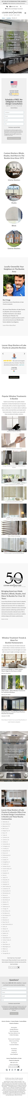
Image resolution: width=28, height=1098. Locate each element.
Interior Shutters (14, 180)
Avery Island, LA (6, 824)
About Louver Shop (14, 1040)
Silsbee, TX (5, 928)
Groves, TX (5, 870)
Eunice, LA (5, 857)
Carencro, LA (6, 839)
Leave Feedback (14, 1054)
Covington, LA (6, 846)
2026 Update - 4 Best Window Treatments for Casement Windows (13, 691)
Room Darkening (14, 1031)
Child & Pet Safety (14, 1035)
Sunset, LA (5, 935)
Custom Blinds (22, 1021)
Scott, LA (5, 926)
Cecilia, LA (5, 841)
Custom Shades (15, 1021)
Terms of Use (8, 1079)
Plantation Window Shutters (14, 431)
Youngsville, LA (6, 953)
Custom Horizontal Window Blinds (14, 501)
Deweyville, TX (6, 850)
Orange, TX (5, 908)
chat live (19, 983)
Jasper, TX (5, 877)
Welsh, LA (5, 948)
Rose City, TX (6, 922)
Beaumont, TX (6, 826)
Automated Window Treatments (14, 448)
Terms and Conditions (10, 133)
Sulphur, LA (5, 933)
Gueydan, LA (6, 873)
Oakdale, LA (6, 904)
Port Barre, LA (6, 913)
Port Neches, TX (6, 915)
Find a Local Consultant (14, 1039)
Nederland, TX (6, 897)
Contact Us (14, 1052)
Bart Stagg (6, 300)
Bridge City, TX (6, 830)
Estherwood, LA (6, 855)
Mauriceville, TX (6, 891)
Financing (14, 1050)
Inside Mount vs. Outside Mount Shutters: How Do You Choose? (13, 712)
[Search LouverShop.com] (18, 967)
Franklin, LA (5, 864)
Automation (14, 1027)
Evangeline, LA (6, 862)
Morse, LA (5, 895)
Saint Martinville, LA (8, 924)
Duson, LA (5, 853)
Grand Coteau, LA (7, 868)
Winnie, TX (5, 951)
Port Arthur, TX (6, 911)
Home (3, 18)
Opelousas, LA (6, 906)
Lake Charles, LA (7, 886)
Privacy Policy (18, 133)
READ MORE (4, 619)
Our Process (14, 1042)
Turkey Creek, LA (7, 940)
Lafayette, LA (6, 884)
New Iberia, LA (6, 899)
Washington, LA (6, 946)
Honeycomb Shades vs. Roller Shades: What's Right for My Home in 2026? (12, 670)
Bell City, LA (5, 828)
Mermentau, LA (6, 893)
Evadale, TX (5, 859)
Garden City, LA (6, 866)
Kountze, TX (6, 882)
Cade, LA (5, 835)
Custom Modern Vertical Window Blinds (14, 553)
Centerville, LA (6, 844)
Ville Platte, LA (6, 944)
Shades (14, 203)
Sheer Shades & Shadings (14, 536)
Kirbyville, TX (6, 879)
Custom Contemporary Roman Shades (14, 484)
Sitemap (21, 1079)
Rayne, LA (5, 917)
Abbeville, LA (6, 821)
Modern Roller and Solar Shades (14, 519)
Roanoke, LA (6, 920)
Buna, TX (5, 833)
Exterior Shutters (14, 248)
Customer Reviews (14, 1044)
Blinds (14, 226)
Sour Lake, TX (6, 931)
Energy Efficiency (14, 1029)
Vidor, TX (5, 942)
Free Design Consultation (16, 3)
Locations (9, 18)
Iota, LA (4, 875)
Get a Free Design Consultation (14, 767)
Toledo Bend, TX (6, 937)
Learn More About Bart (9, 325)
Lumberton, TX (6, 888)
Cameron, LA (6, 837)
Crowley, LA (5, 848)
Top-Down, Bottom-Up (14, 1033)
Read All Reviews (14, 377)
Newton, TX (5, 902)
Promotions (14, 1048)
